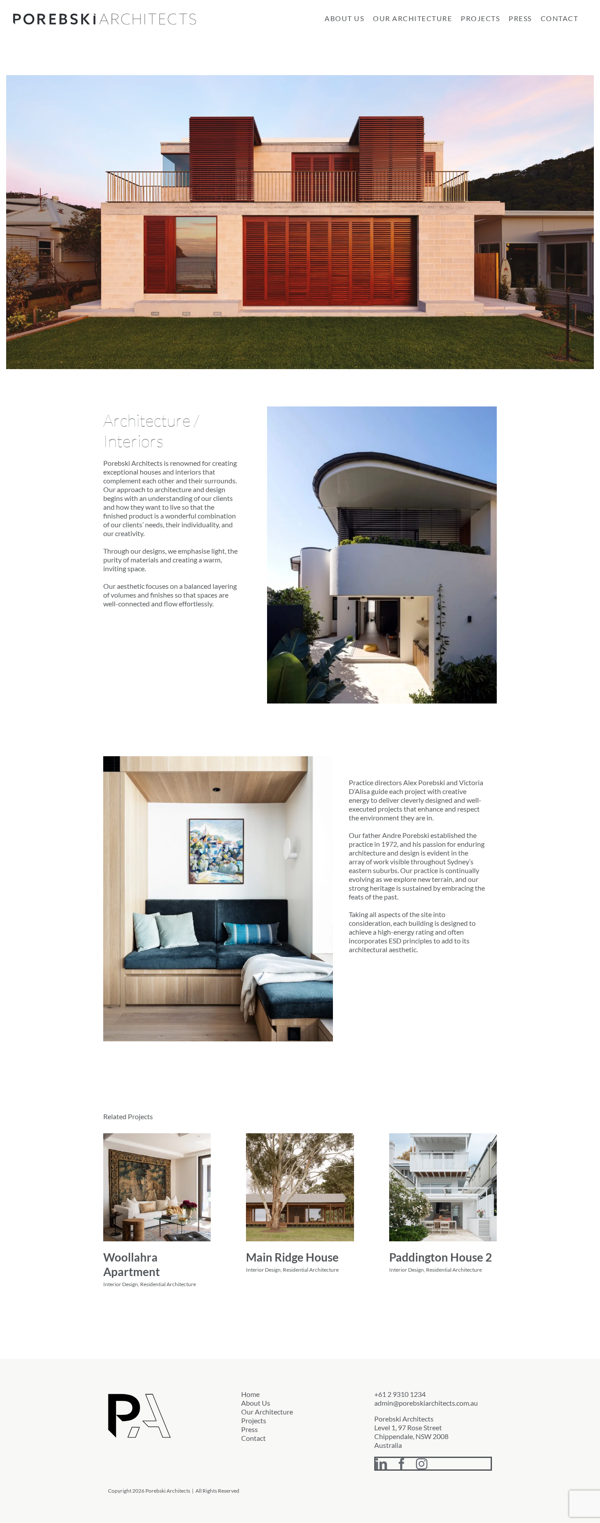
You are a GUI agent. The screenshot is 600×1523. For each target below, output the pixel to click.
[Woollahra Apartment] (157, 1187)
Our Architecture (267, 1411)
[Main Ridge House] (300, 1187)
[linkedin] (381, 1463)
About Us (255, 1403)
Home (250, 1394)
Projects (253, 1420)
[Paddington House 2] (443, 1187)
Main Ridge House (292, 1257)
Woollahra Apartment (131, 1264)
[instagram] (421, 1463)
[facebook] (401, 1463)
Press (249, 1429)
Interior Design (120, 1284)
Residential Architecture (168, 1284)
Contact (253, 1438)
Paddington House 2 (440, 1257)
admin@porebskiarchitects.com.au (426, 1403)
